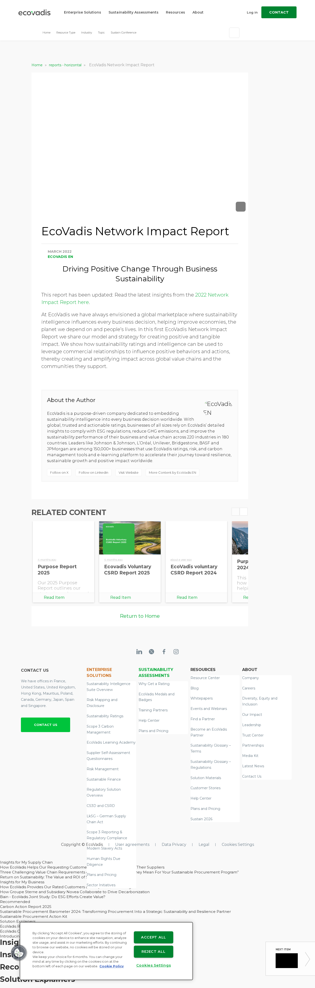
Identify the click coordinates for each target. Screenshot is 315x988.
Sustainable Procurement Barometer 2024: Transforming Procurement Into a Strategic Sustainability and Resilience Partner (115, 911)
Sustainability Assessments (133, 12)
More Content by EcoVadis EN (172, 472)
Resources (175, 12)
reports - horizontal (65, 65)
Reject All (153, 951)
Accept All (153, 937)
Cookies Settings (238, 844)
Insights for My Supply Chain (26, 862)
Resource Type (65, 32)
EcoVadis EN (60, 256)
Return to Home (140, 616)
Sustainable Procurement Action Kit (33, 916)
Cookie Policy (111, 966)
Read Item (54, 597)
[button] (19, 953)
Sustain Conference (123, 32)
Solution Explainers (17, 921)
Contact (279, 12)
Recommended (15, 901)
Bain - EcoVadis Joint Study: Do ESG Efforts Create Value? (52, 896)
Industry (86, 32)
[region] (106, 951)
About (198, 12)
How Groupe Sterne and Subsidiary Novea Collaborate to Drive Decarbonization (75, 891)
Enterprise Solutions (82, 12)
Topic (101, 32)
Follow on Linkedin (93, 472)
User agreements (132, 844)
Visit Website (129, 472)
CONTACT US (45, 725)
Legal (204, 844)
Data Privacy (174, 844)
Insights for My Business (22, 882)
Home (46, 32)
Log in (252, 12)
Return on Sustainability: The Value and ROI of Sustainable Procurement (67, 877)
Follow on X (59, 472)
